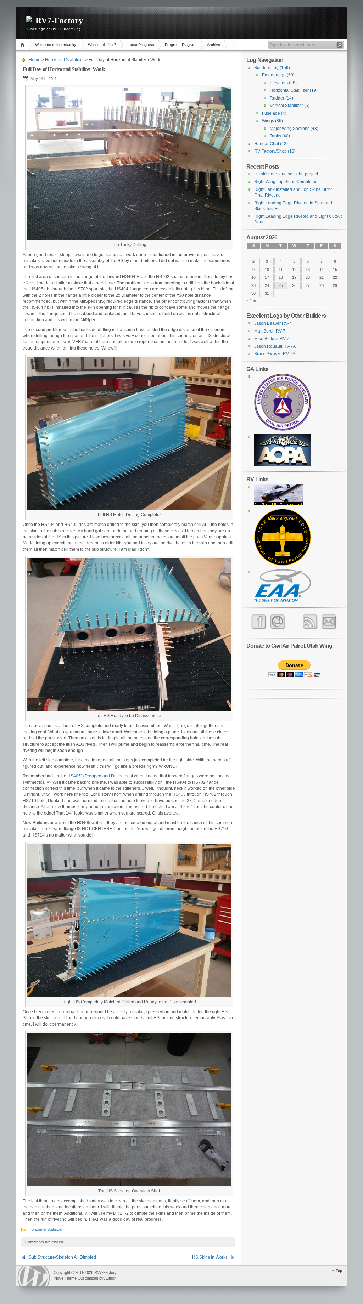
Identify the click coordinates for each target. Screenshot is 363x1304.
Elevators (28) (283, 82)
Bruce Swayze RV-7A (274, 353)
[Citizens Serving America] (282, 429)
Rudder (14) (281, 98)
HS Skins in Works (210, 1257)
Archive (213, 44)
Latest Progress (140, 44)
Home (24, 44)
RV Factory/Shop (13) (275, 151)
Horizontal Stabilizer (64, 59)
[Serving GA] (282, 464)
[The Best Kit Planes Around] (282, 564)
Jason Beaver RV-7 (272, 323)
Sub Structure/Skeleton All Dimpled (62, 1257)
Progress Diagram (180, 44)
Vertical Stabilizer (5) (289, 105)
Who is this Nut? (102, 44)
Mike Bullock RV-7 (271, 338)
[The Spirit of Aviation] (282, 600)
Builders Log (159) (272, 67)
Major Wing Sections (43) (294, 128)
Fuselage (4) (274, 113)
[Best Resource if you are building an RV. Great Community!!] (278, 503)
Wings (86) (272, 120)
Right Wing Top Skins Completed (286, 181)
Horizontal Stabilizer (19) (294, 90)
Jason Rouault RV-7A (275, 346)
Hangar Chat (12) (271, 143)
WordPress (33, 1276)
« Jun (251, 301)
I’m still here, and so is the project (286, 173)
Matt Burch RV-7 (269, 331)
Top (339, 1271)
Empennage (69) (278, 75)
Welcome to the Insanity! (56, 44)
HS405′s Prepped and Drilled (95, 775)
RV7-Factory (59, 20)
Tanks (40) (280, 136)
